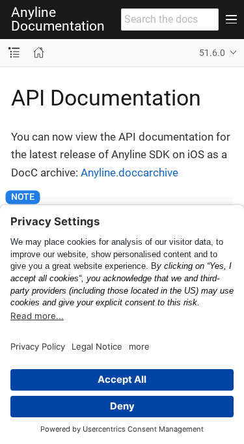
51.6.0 (212, 53)
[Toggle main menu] (231, 19)
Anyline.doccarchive (129, 172)
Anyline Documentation (58, 19)
